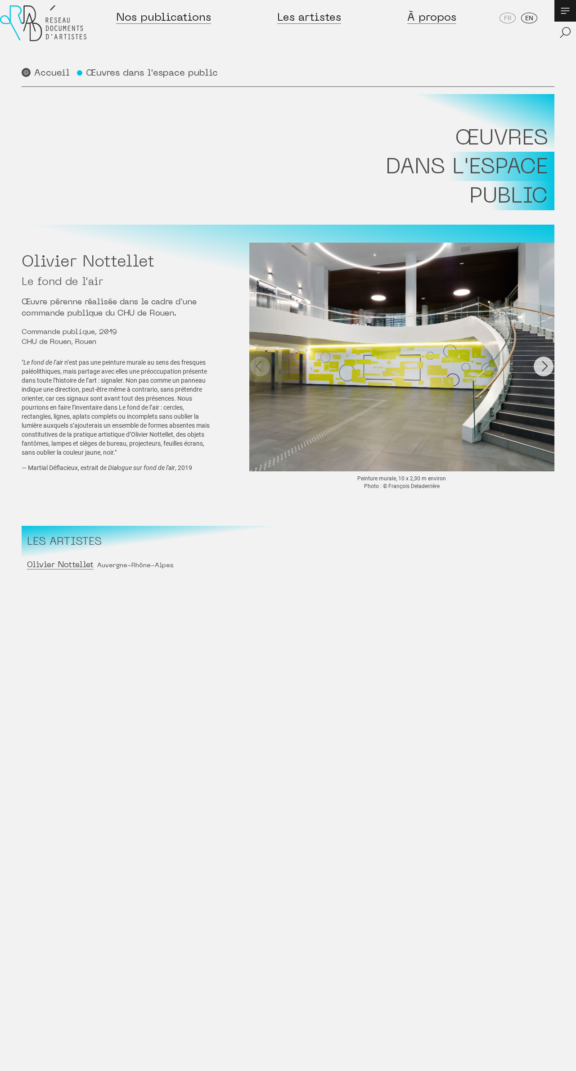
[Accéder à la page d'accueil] (43, 32)
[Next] (544, 366)
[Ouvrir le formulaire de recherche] (565, 32)
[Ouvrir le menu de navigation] (565, 11)
